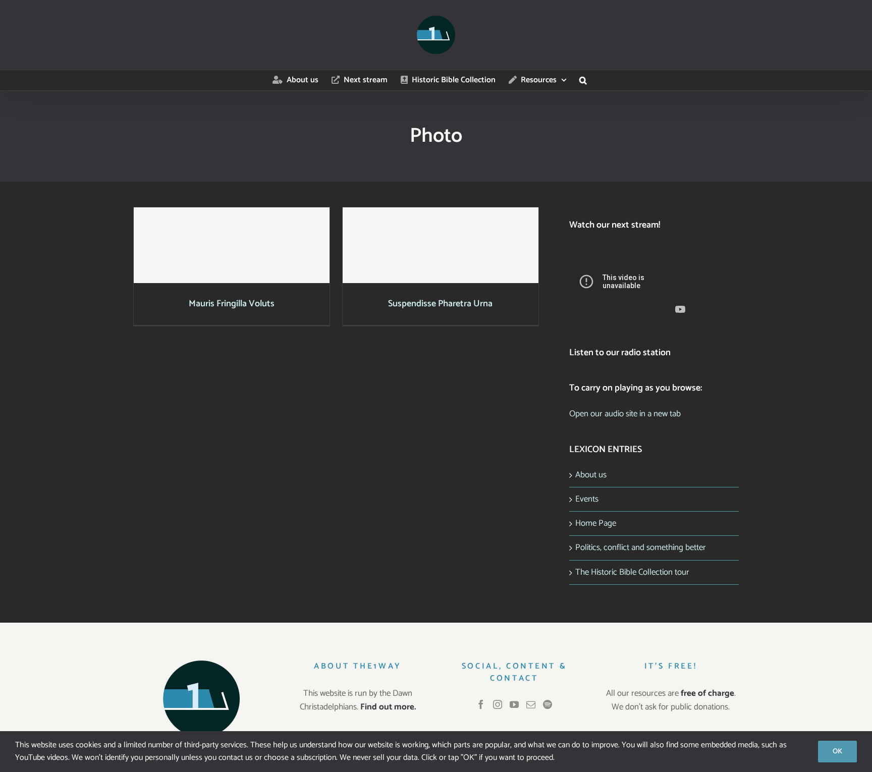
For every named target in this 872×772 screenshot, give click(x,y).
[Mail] (530, 704)
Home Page (595, 523)
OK (837, 751)
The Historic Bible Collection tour (632, 572)
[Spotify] (547, 704)
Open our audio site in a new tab (625, 414)
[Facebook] (480, 704)
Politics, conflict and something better (640, 547)
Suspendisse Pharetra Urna (440, 236)
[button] (583, 80)
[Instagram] (497, 704)
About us (591, 475)
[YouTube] (514, 704)
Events (586, 499)
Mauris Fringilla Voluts (231, 236)
